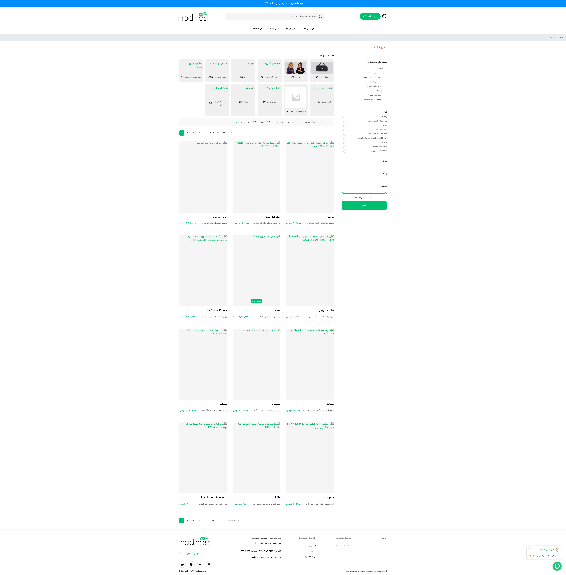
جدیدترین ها (278, 122)
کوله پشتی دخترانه (373, 86)
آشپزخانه (274, 28)
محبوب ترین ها (292, 122)
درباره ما (312, 551)
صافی (364, 205)
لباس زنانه (309, 28)
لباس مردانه (291, 28)
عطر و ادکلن (258, 28)
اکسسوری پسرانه (375, 73)
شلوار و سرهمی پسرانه (372, 99)
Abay (384, 125)
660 (218, 132)
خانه (561, 37)
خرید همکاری (310, 556)
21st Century (381, 117)
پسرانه (379, 90)
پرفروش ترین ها (308, 122)
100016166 (245, 551)
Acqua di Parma (380, 146)
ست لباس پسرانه (374, 95)
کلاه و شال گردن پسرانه (372, 77)
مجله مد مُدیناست (343, 545)
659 (212, 132)
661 (224, 132)
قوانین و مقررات (309, 545)
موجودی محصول (236, 122)
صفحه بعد (232, 132)
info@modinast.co (263, 558)
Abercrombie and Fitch (376, 134)
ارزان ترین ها (264, 122)
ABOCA (383, 142)
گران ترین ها (251, 122)
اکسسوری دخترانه (375, 82)
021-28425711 (267, 551)
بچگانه (381, 68)
